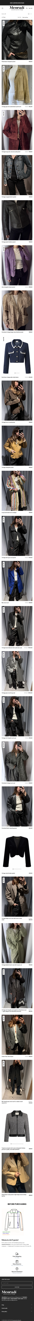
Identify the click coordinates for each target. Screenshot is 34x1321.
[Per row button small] (31, 14)
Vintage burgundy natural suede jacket (11, 151)
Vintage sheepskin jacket (8, 467)
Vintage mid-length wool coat (9, 738)
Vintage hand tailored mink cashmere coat (12, 647)
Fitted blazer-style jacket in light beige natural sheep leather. (14, 1195)
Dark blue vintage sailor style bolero (10, 377)
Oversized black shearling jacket (9, 828)
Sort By (19, 17)
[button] (2, 8)
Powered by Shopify (16, 1320)
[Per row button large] (29, 14)
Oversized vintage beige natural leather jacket (12, 332)
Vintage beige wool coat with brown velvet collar (12, 919)
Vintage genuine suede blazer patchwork (11, 106)
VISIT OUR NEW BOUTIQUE (17, 3)
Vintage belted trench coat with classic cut (12, 965)
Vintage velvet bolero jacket (8, 873)
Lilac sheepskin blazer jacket (8, 287)
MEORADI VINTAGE (7, 1320)
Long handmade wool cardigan (9, 512)
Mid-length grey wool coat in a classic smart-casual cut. (12, 1102)
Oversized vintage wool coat (8, 783)
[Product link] (17, 40)
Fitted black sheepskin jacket (8, 61)
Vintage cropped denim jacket (9, 196)
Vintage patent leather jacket (8, 242)
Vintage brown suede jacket (8, 422)
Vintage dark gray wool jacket (9, 557)
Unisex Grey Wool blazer (7, 1056)
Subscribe (17, 1287)
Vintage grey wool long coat (8, 692)
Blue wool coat (5, 602)
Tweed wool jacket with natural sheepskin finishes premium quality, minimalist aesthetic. (13, 1148)
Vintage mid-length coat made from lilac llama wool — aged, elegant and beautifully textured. (14, 1010)
